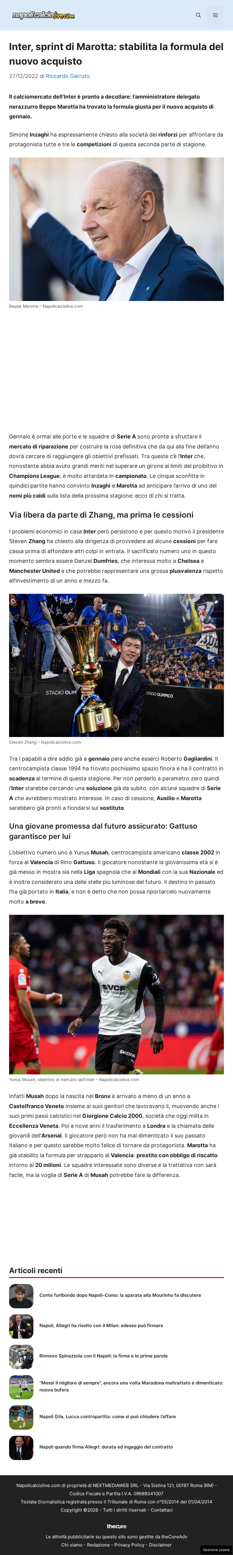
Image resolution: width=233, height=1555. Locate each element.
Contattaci (162, 1510)
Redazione (98, 1545)
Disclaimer (160, 1545)
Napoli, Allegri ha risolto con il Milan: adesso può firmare (101, 1325)
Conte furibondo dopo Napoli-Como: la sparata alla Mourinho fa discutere (120, 1295)
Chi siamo (72, 1545)
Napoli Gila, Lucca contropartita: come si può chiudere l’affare (107, 1416)
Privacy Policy (129, 1545)
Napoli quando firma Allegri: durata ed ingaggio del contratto (106, 1447)
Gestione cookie (216, 1550)
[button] (198, 15)
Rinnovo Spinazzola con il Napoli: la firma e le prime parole (103, 1356)
